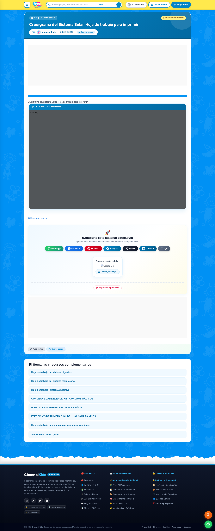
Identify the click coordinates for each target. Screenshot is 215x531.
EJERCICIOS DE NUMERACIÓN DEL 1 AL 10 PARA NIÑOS (63, 416)
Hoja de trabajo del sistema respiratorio (53, 381)
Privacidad (146, 527)
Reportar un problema (109, 288)
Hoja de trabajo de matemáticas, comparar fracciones (60, 425)
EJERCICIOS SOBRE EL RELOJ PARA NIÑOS (56, 407)
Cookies (166, 527)
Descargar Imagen (109, 271)
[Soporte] (47, 500)
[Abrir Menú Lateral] (27, 5)
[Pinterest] (33, 500)
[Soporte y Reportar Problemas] (208, 515)
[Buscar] (118, 4)
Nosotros (187, 527)
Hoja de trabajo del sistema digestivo (51, 372)
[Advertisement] (107, 65)
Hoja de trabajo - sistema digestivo (50, 390)
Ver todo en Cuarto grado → (46, 434)
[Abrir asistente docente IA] (208, 524)
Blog (36, 18)
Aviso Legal (176, 527)
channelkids (49, 32)
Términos (156, 527)
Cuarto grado (48, 18)
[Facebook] (26, 500)
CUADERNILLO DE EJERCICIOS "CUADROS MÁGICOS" (62, 398)
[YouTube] (40, 500)
